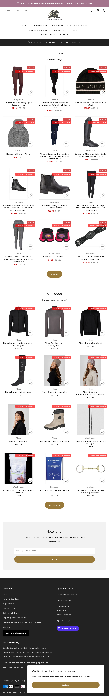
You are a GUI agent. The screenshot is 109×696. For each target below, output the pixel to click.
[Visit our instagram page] (63, 621)
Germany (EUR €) (9, 11)
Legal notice (8, 603)
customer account (48, 676)
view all (54, 274)
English (24, 11)
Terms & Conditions (12, 599)
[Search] (90, 10)
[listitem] (54, 3)
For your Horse (44, 35)
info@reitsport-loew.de (67, 594)
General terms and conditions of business (22, 622)
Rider (75, 30)
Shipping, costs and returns (15, 617)
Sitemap (6, 627)
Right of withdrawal (11, 613)
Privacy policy (9, 608)
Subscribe (54, 559)
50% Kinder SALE (39, 26)
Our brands (64, 35)
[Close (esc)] (100, 669)
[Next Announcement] (102, 3)
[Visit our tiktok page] (69, 621)
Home (25, 26)
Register (66, 685)
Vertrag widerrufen (16, 633)
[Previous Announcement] (7, 3)
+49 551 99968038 (65, 600)
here (79, 42)
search (6, 594)
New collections (75, 26)
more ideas (54, 505)
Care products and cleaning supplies (47, 30)
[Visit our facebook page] (57, 621)
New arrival (57, 26)
